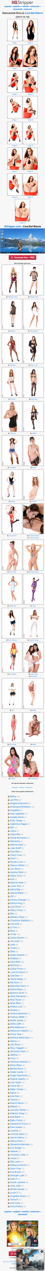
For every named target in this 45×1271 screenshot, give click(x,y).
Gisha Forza (16, 968)
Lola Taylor (16, 1082)
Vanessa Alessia (19, 1061)
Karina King (16, 903)
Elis (13, 710)
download (17, 9)
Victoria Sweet (34, 640)
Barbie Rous (16, 1068)
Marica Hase (16, 882)
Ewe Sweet (16, 1127)
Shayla (13, 1010)
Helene (14, 1151)
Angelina (14, 810)
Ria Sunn (14, 982)
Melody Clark (34, 297)
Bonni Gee (12, 744)
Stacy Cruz (16, 875)
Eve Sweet (12, 674)
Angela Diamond (19, 803)
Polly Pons (34, 399)
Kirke (13, 858)
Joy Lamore (12, 535)
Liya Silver (15, 906)
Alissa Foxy (12, 572)
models (25, 6)
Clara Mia (15, 834)
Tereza (13, 1099)
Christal (12, 399)
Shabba (14, 958)
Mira (12, 930)
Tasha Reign (16, 979)
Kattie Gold (34, 674)
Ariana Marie (17, 892)
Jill (11, 896)
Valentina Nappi (18, 824)
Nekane (12, 331)
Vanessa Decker (34, 535)
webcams (35, 6)
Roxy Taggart (17, 1048)
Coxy (13, 1058)
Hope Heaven (17, 955)
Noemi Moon (17, 1103)
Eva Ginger (16, 1147)
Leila (12, 944)
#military (21, 787)
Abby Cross (16, 910)
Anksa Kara (16, 1141)
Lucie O (14, 1192)
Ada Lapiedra (17, 813)
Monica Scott (17, 992)
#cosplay (15, 787)
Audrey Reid (16, 872)
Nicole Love (16, 861)
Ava (12, 879)
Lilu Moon (15, 868)
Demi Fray (15, 1168)
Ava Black (15, 1116)
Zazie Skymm (17, 937)
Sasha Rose (16, 989)
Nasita (34, 433)
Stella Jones (16, 1020)
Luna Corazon (17, 972)
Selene (13, 1054)
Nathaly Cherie (13, 297)
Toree (34, 606)
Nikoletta (15, 841)
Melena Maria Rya (19, 1037)
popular (7, 6)
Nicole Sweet (17, 1189)
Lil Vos (13, 927)
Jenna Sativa (17, 1137)
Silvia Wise (16, 1065)
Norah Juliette (17, 1182)
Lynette (14, 1130)
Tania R (14, 1199)
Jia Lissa (14, 941)
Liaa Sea (14, 975)
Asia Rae (12, 365)
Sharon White (17, 865)
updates (17, 6)
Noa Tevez (16, 999)
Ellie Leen (15, 1161)
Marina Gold (16, 844)
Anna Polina (16, 1206)
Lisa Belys (12, 467)
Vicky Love (16, 855)
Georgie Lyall (17, 1175)
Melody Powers (34, 572)
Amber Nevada (34, 538)
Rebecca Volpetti (19, 1030)
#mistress (29, 787)
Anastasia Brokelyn (20, 806)
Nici (12, 827)
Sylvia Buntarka (18, 837)
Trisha (13, 948)
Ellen (12, 951)
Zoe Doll (14, 924)
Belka (34, 467)
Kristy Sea (15, 1034)
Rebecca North (18, 1165)
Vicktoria (12, 433)
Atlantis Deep (17, 1113)
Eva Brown (15, 1172)
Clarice (12, 501)
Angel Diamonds (19, 1075)
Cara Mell (15, 961)
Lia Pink (34, 501)
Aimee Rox (12, 606)
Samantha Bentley (20, 1144)
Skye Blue (15, 1003)
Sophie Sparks (18, 1079)
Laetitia (12, 778)
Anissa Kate (34, 778)
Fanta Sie (15, 1085)
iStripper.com (12, 226)
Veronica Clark (18, 1051)
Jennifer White (18, 1110)
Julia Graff (15, 848)
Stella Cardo (16, 1072)
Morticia (14, 965)
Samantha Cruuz (19, 1123)
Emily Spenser (12, 640)
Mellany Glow (17, 917)
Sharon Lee (34, 365)
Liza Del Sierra (34, 13)
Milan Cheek (16, 1089)
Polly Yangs (16, 820)
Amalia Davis (17, 817)
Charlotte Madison (20, 920)
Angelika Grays (18, 1196)
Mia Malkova (17, 1027)
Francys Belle (17, 1017)
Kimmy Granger (18, 899)
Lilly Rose (15, 1044)
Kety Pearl (34, 676)
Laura (13, 830)
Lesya (13, 1158)
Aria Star (14, 1096)
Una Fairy (15, 1203)
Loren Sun (15, 886)
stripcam (28, 9)
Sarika (34, 710)
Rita (12, 913)
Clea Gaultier (34, 331)
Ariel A (13, 1178)
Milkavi (13, 1106)
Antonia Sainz (17, 1134)
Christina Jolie (17, 1154)
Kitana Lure (16, 1006)
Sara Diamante (18, 996)
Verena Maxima (18, 1013)
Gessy (13, 1041)
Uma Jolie (15, 1185)
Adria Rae (15, 889)
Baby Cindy (16, 1120)
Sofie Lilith (15, 1023)
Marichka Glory (18, 986)
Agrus (13, 1092)
